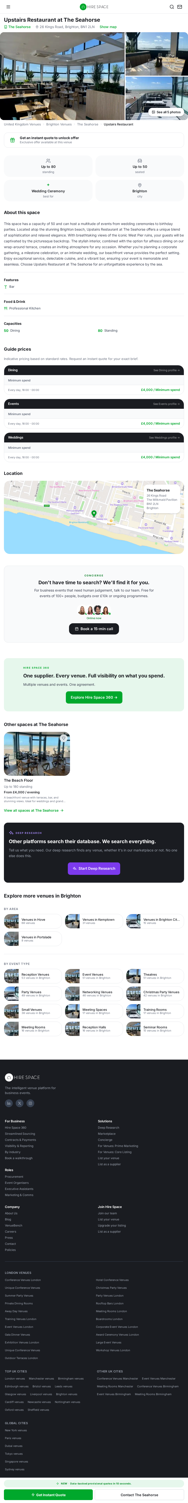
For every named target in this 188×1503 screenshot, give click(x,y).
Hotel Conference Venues (112, 1280)
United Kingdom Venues (22, 124)
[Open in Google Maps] (94, 517)
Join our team (107, 1213)
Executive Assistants (19, 1189)
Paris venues (13, 1438)
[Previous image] (10, 754)
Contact (10, 1244)
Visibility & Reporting (19, 1146)
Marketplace (107, 1133)
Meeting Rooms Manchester (115, 1386)
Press (9, 1237)
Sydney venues (14, 1469)
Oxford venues (14, 1409)
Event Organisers (17, 1183)
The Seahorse (19, 27)
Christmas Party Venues (111, 1287)
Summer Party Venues (19, 1295)
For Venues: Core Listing (114, 1152)
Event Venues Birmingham (114, 1394)
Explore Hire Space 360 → (94, 697)
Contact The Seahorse (139, 1495)
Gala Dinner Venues (17, 1334)
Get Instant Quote (51, 1495)
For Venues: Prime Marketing (118, 1146)
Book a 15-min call (97, 628)
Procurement (14, 1176)
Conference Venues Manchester (117, 1378)
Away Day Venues (16, 1311)
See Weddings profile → (164, 437)
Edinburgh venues (17, 1386)
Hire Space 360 (15, 1127)
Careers (10, 1231)
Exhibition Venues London (22, 1342)
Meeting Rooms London (111, 1311)
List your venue (108, 1158)
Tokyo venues (14, 1453)
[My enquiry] (179, 6)
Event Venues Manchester (159, 1378)
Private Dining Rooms (19, 1303)
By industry (13, 1152)
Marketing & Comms (19, 1195)
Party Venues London (110, 1295)
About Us (11, 1213)
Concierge (105, 1140)
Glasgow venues (15, 1394)
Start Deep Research (97, 868)
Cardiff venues (14, 1402)
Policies (10, 1250)
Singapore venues (16, 1461)
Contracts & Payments (20, 1140)
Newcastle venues (39, 1402)
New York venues (16, 1430)
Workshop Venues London (113, 1350)
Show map (108, 27)
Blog (8, 1219)
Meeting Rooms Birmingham (153, 1394)
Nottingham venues (67, 1402)
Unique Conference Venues (22, 1287)
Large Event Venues (108, 1342)
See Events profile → (166, 404)
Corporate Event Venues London (117, 1327)
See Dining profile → (166, 370)
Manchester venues (41, 1378)
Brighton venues (66, 1394)
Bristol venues (42, 1386)
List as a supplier (109, 1164)
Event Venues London (19, 1327)
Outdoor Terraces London (21, 1358)
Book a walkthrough (19, 1158)
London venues (15, 1378)
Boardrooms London (109, 1319)
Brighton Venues (59, 124)
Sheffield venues (38, 1409)
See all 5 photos (169, 112)
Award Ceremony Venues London (117, 1334)
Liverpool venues (41, 1394)
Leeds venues (63, 1386)
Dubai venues (14, 1446)
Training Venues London (20, 1319)
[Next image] (64, 754)
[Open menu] (8, 6)
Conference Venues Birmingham (158, 1386)
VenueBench (13, 1225)
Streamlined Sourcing (20, 1133)
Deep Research (108, 1127)
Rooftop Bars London (110, 1303)
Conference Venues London (23, 1280)
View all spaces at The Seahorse (31, 810)
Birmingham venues (71, 1378)
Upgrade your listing (112, 1225)
